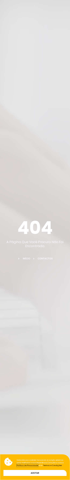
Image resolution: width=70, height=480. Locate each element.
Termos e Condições (52, 465)
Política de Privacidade (27, 465)
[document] (35, 240)
